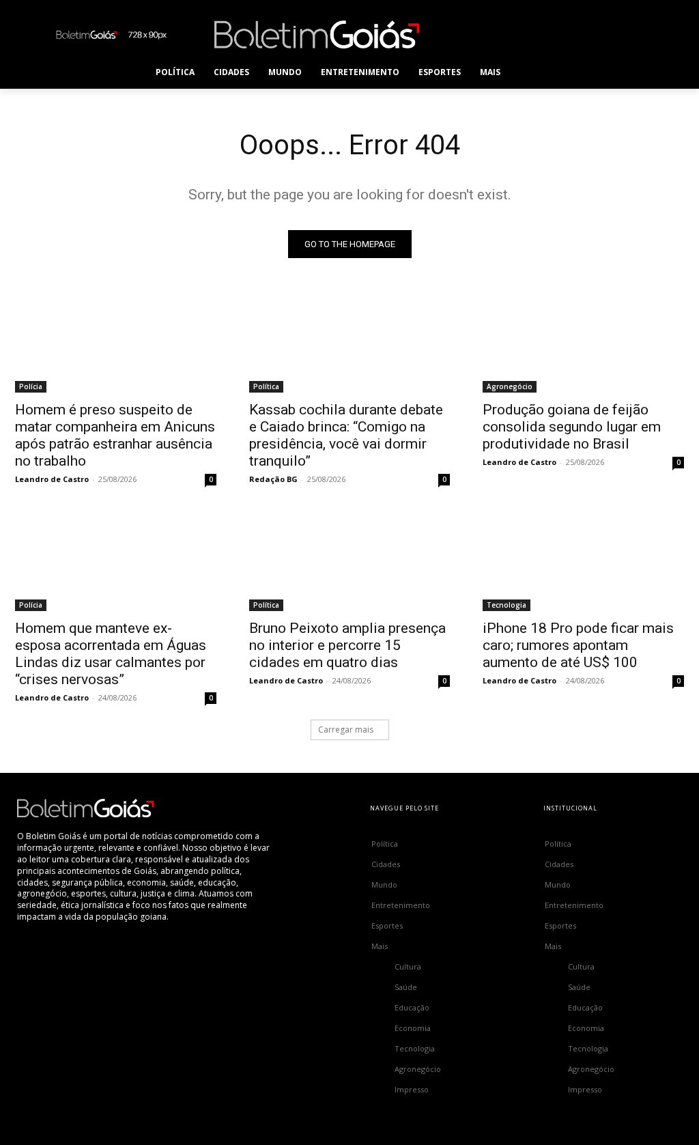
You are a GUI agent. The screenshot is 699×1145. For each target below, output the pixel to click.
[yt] (639, 34)
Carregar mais (345, 729)
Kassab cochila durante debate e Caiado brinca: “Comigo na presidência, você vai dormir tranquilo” (346, 435)
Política (266, 386)
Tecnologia (506, 605)
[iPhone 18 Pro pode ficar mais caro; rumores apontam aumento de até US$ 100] (583, 560)
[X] (578, 34)
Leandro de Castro (52, 479)
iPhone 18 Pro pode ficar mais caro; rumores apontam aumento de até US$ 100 (578, 645)
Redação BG (273, 479)
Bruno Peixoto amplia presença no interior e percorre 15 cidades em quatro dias (347, 645)
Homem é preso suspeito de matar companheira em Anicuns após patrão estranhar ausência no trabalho (115, 435)
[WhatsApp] (608, 34)
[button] (537, 72)
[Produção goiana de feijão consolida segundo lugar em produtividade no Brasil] (583, 342)
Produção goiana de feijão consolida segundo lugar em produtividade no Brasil (572, 426)
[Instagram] (516, 34)
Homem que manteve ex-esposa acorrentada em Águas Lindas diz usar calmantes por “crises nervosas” (110, 654)
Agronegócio (509, 386)
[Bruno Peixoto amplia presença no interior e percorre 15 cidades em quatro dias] (350, 560)
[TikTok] (547, 34)
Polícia (30, 386)
